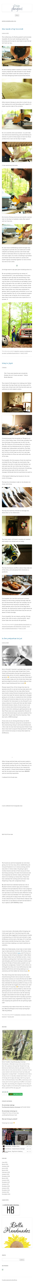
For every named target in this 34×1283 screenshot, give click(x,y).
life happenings (18, 626)
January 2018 (5, 1180)
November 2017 (6, 1182)
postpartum (17, 1014)
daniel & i (16, 351)
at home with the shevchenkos (22, 624)
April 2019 (5, 1168)
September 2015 (6, 1194)
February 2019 (6, 1172)
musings (22, 351)
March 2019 (5, 1170)
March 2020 (5, 1164)
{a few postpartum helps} (12, 639)
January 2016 (5, 1188)
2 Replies (4, 367)
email (17, 1087)
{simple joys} (7, 363)
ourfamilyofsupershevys (13, 353)
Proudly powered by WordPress (9, 1280)
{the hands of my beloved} (12, 29)
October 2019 (5, 1166)
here (19, 953)
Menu (17, 15)
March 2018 (5, 1178)
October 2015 (5, 1192)
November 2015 (6, 1190)
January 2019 (5, 1174)
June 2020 (4, 1162)
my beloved (27, 351)
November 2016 (6, 1186)
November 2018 (6, 1176)
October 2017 (5, 1184)
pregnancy (23, 1014)
